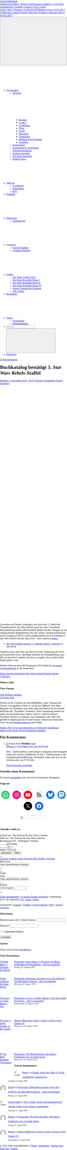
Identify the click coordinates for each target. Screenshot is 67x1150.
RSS (14, 191)
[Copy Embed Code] (1, 892)
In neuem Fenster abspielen (34, 896)
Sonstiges (23, 142)
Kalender (10, 194)
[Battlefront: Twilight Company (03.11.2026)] (23, 7)
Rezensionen (18, 145)
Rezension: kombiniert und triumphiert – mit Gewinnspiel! (37, 963)
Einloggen (11, 354)
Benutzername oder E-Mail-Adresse (17, 920)
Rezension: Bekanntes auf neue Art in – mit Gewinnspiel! (39, 980)
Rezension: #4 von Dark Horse (35, 1055)
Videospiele (24, 136)
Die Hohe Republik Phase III (26, 285)
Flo (22, 899)
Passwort (4, 925)
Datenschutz (57, 1145)
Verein (9, 318)
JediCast (10, 183)
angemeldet (15, 777)
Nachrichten (12, 90)
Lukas (28, 899)
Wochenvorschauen (22, 150)
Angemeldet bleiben (13, 931)
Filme (21, 128)
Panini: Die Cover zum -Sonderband (29, 727)
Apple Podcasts (25, 858)
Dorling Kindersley (16, 673)
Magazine (23, 133)
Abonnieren (6, 853)
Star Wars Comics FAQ (24, 277)
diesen (55, 638)
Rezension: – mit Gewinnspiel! (40, 999)
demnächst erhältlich (23, 730)
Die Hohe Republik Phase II (26, 282)
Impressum (43, 1145)
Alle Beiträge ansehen (11, 694)
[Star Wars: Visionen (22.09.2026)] (17, 9)
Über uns (4, 1148)
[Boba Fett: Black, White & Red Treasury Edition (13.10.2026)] (32, 4)
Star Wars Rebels (34, 673)
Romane (23, 119)
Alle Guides (18, 291)
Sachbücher (24, 125)
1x (8, 847)
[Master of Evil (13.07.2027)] (50, 9)
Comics (22, 122)
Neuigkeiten (18, 320)
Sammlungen (18, 221)
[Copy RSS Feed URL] (1, 868)
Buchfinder (11, 294)
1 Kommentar (48, 380)
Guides (9, 274)
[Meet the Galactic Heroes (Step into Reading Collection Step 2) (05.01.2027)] (33, 15)
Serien (22, 131)
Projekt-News (19, 159)
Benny (25, 1072)
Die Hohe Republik (22, 156)
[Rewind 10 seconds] (4, 847)
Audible (13, 858)
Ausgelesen (18, 185)
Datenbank (11, 218)
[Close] (1, 856)
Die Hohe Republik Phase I (26, 280)
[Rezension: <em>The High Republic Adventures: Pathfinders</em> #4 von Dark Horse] (6, 1065)
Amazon (4, 858)
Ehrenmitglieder (20, 323)
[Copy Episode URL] (1, 882)
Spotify (42, 858)
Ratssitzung (18, 188)
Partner (14, 1148)
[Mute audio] (1, 847)
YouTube (50, 858)
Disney (3, 673)
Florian (38, 380)
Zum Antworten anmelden (19, 765)
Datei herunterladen (9, 896)
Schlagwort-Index (21, 153)
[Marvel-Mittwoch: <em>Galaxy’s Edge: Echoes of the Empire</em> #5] (6, 1036)
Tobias (35, 899)
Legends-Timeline (21, 250)
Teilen (17, 853)
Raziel (11, 1087)
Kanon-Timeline (20, 247)
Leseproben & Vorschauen (25, 147)
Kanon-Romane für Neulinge (26, 288)
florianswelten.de (21, 722)
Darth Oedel (14, 1102)
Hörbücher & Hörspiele (30, 139)
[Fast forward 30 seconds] (13, 847)
